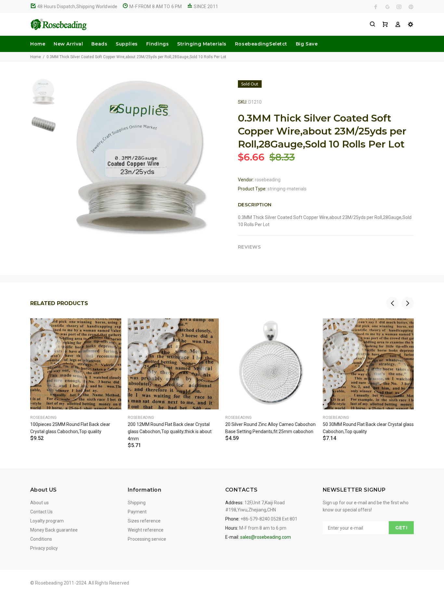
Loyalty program (47, 520)
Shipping (137, 502)
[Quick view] (110, 329)
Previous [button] (392, 303)
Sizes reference (144, 520)
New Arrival (68, 44)
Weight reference (145, 530)
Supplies (126, 44)
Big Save (307, 44)
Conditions (41, 539)
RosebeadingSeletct (261, 44)
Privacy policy (44, 548)
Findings (157, 44)
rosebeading (268, 179)
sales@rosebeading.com (265, 537)
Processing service (147, 539)
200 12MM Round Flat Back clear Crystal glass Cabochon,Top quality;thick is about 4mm (170, 431)
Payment (137, 511)
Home (37, 44)
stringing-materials (287, 188)
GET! (401, 528)
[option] (43, 95)
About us (39, 502)
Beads (99, 44)
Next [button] (407, 303)
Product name (54, 566)
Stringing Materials (202, 44)
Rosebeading (43, 417)
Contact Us (41, 511)
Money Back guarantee (54, 530)
